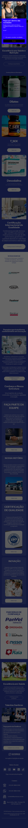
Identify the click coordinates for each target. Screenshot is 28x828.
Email (5, 30)
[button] (25, 3)
